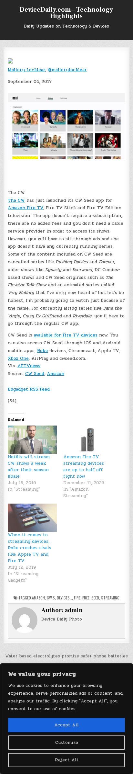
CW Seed (34, 373)
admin (74, 610)
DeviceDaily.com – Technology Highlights (66, 13)
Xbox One (18, 358)
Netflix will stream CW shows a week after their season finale (29, 466)
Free (85, 597)
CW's (51, 597)
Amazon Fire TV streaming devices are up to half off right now (83, 466)
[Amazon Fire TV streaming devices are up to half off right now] (87, 440)
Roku (42, 350)
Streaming (110, 597)
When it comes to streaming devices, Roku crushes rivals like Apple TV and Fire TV (29, 547)
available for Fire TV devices (65, 335)
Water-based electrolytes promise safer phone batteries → (66, 659)
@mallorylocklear (67, 69)
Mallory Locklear (26, 69)
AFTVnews (28, 365)
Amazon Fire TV (25, 207)
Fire (77, 597)
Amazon (55, 373)
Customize (66, 742)
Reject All (66, 760)
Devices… (64, 597)
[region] (66, 718)
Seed (95, 597)
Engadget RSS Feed (29, 389)
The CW (16, 200)
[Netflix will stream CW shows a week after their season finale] (32, 440)
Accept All (66, 725)
